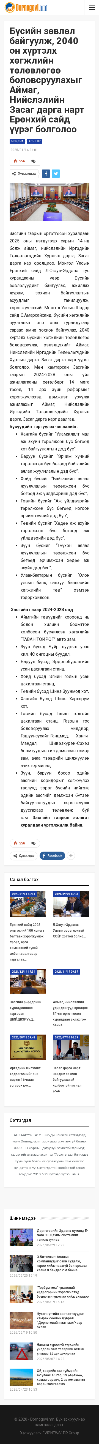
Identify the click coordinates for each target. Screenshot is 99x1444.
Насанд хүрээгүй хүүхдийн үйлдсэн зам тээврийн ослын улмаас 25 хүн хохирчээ (60, 1349)
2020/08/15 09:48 (23, 1037)
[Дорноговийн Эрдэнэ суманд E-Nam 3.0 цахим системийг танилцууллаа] (21, 1237)
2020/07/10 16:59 (66, 1037)
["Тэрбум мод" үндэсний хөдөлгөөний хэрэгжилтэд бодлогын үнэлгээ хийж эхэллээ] (21, 1294)
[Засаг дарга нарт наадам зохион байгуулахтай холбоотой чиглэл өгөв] (71, 1047)
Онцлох (17, 141)
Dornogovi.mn (42, 1419)
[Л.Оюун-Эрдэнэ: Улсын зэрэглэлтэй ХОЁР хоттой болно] (71, 904)
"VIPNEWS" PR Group (61, 1433)
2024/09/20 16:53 (66, 894)
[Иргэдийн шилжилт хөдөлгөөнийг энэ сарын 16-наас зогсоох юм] (28, 1047)
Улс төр (35, 141)
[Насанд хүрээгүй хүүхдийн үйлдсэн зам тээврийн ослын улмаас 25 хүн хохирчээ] (21, 1351)
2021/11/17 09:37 (66, 971)
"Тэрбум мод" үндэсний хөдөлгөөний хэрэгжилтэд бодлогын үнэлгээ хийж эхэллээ (63, 1292)
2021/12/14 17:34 (23, 971)
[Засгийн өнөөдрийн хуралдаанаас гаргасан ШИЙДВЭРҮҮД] (28, 981)
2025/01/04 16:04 (23, 894)
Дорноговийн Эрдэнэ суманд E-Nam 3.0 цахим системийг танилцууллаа (62, 1235)
